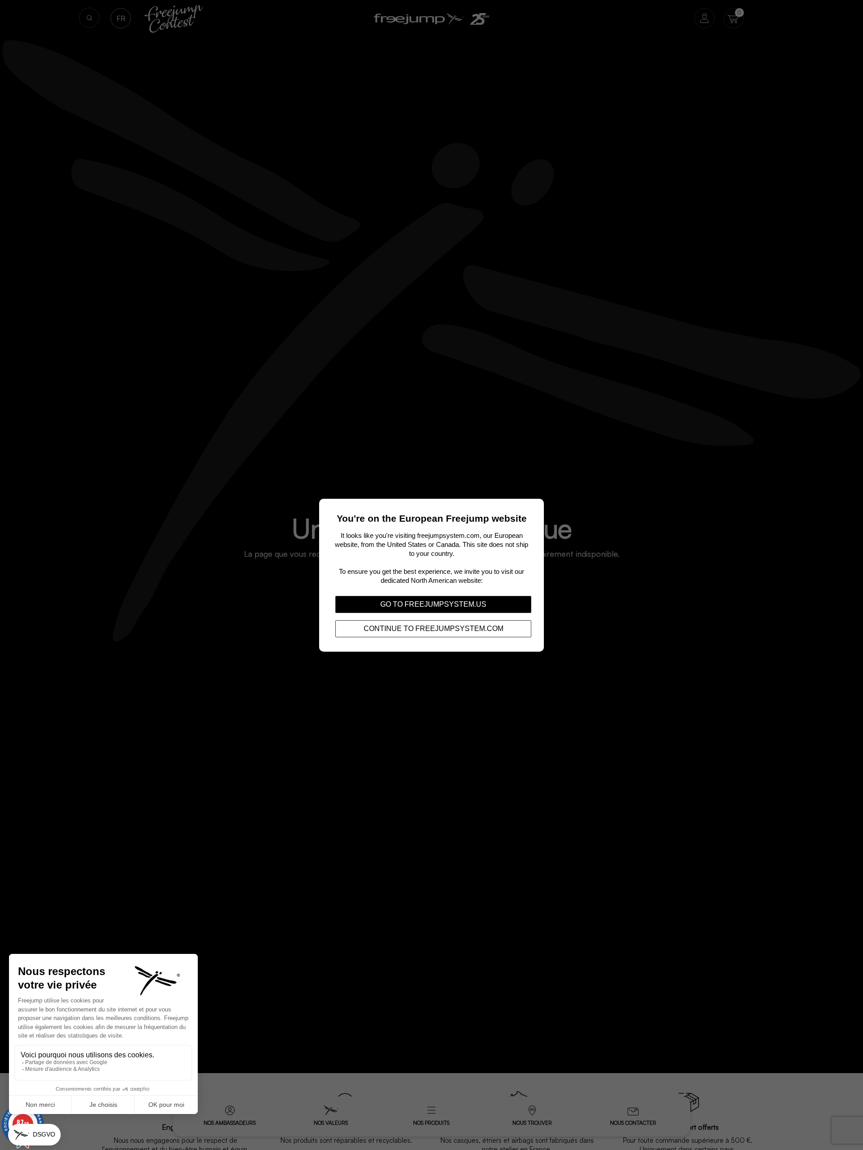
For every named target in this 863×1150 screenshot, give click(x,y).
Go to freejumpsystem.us (433, 604)
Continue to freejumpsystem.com (433, 628)
